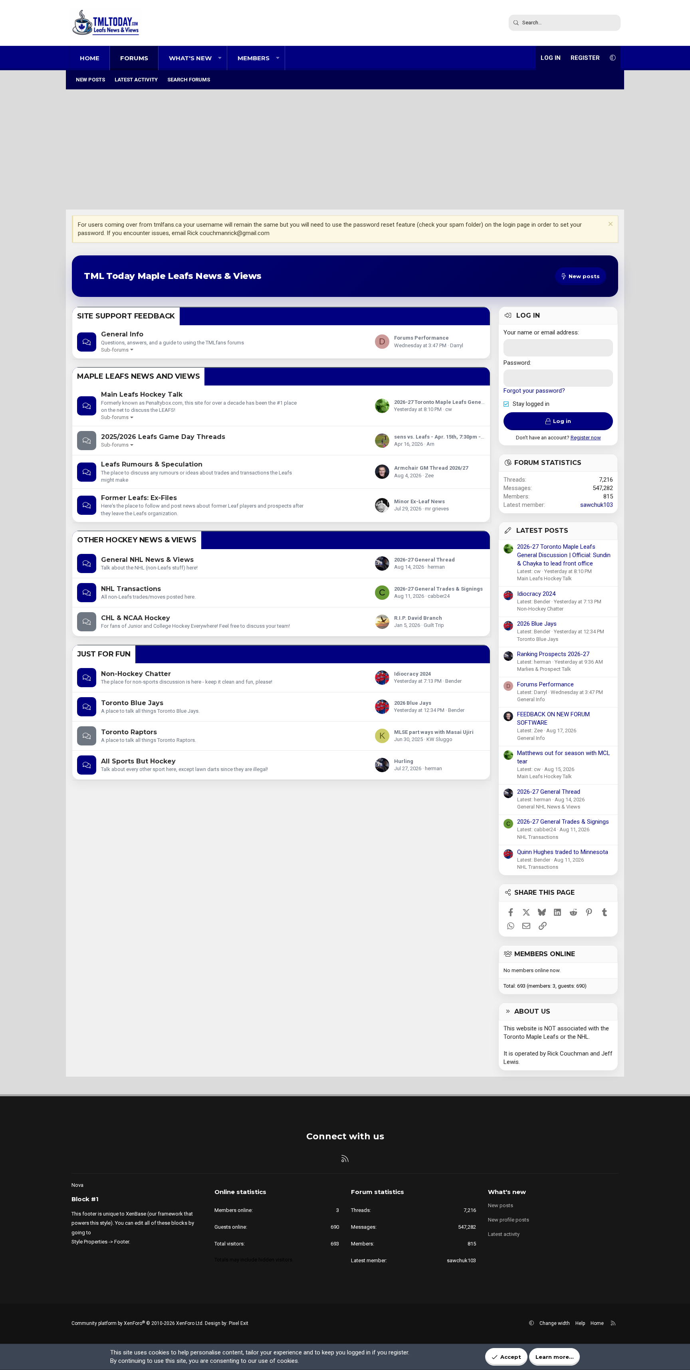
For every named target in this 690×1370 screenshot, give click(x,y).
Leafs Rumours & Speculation (151, 464)
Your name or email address (541, 332)
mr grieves (437, 509)
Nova (77, 1185)
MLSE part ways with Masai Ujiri (434, 732)
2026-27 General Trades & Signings (438, 589)
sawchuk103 (596, 504)
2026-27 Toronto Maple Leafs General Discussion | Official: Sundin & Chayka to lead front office (564, 555)
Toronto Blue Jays (132, 703)
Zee (429, 475)
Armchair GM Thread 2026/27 (431, 468)
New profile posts (508, 1220)
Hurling (403, 761)
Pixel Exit (238, 1323)
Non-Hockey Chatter (136, 674)
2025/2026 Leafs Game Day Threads (163, 437)
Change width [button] (554, 1323)
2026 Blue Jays (412, 703)
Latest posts (542, 530)
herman (436, 567)
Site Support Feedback (126, 316)
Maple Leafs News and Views (138, 376)
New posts (90, 80)
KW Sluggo (439, 739)
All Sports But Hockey (138, 761)
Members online (544, 954)
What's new (190, 58)
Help (580, 1323)
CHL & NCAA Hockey (135, 618)
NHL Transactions (131, 589)
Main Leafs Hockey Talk (141, 394)
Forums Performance (421, 338)
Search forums (188, 80)
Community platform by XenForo (137, 1323)
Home (89, 58)
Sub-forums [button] (115, 350)
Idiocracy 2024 (412, 674)
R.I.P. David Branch (418, 618)
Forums (134, 58)
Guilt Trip (434, 625)
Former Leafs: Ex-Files (139, 498)
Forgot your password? (534, 390)
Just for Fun (104, 654)
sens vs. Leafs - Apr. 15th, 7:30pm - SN (441, 437)
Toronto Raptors (129, 732)
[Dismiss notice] (609, 225)
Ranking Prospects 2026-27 (553, 654)
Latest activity (136, 80)
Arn (430, 444)
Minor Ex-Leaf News (419, 501)
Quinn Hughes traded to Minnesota (562, 852)
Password (517, 362)
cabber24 (439, 596)
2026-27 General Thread (424, 560)
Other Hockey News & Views (136, 540)
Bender (453, 681)
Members (254, 58)
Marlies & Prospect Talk (544, 669)
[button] (220, 58)
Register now (586, 438)
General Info (122, 334)
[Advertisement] (345, 150)
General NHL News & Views (147, 559)
